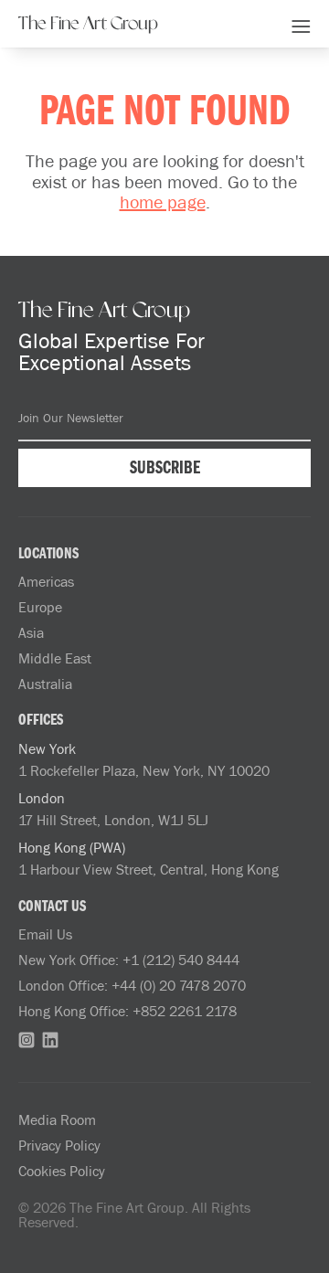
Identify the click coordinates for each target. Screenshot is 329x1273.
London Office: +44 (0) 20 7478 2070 (132, 985)
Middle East (54, 658)
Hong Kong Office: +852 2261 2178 (127, 1010)
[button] (301, 23)
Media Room (57, 1119)
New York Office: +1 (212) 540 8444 (128, 959)
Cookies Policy (61, 1170)
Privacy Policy (59, 1145)
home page (163, 201)
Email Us (45, 934)
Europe (40, 606)
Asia (31, 632)
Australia (45, 683)
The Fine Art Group (88, 24)
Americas (46, 581)
